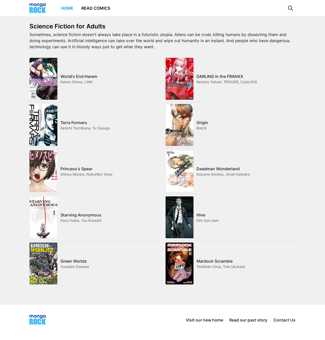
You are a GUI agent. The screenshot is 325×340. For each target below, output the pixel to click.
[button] (290, 8)
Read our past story (248, 319)
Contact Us (284, 319)
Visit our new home (204, 319)
